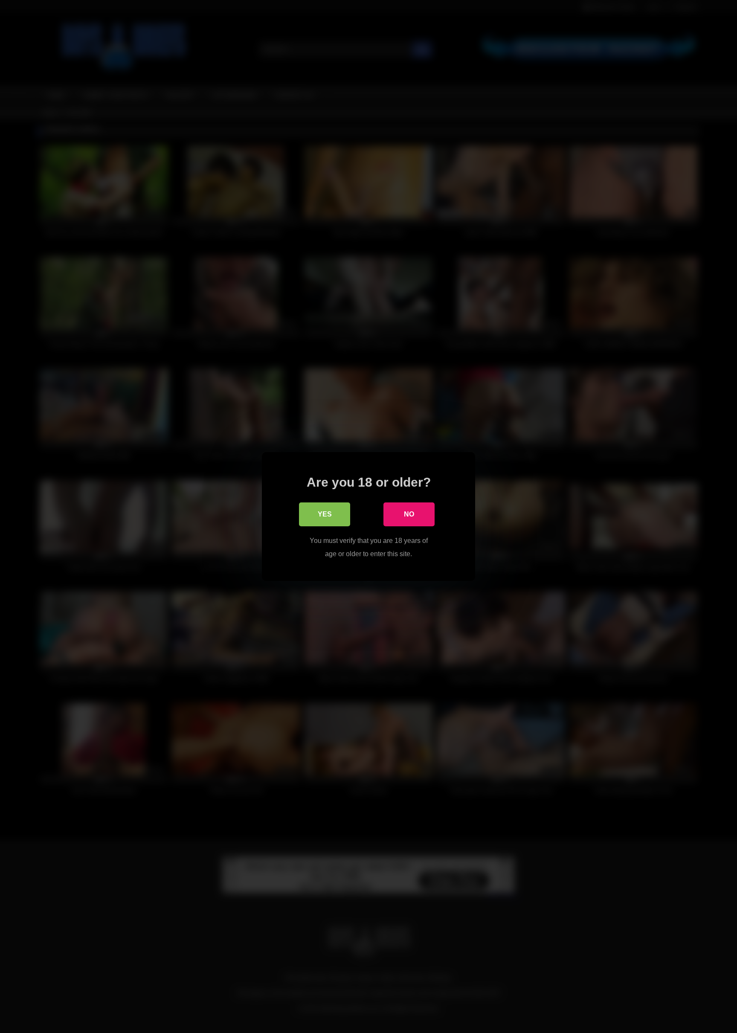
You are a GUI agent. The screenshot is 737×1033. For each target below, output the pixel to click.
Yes (325, 514)
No (409, 514)
